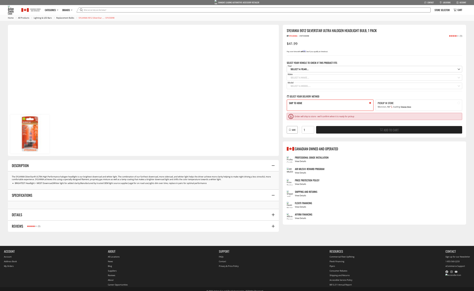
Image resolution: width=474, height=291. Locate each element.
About (111, 280)
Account (8, 256)
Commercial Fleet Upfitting (342, 256)
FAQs (221, 256)
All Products (23, 18)
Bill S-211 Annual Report (341, 284)
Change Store (406, 107)
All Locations (114, 256)
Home (11, 18)
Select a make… (300, 77)
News (110, 261)
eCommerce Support (455, 266)
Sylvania (293, 35)
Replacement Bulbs (65, 18)
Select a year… (300, 69)
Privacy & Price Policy (229, 266)
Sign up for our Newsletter (457, 256)
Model (291, 83)
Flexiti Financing (337, 261)
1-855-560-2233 (452, 261)
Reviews (111, 275)
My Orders (9, 266)
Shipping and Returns (340, 275)
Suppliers (112, 270)
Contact (222, 261)
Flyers (332, 266)
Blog (110, 266)
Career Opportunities (118, 284)
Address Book (10, 261)
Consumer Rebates (338, 270)
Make (290, 74)
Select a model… (301, 85)
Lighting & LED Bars (43, 18)
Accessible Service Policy (341, 280)
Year (290, 66)
